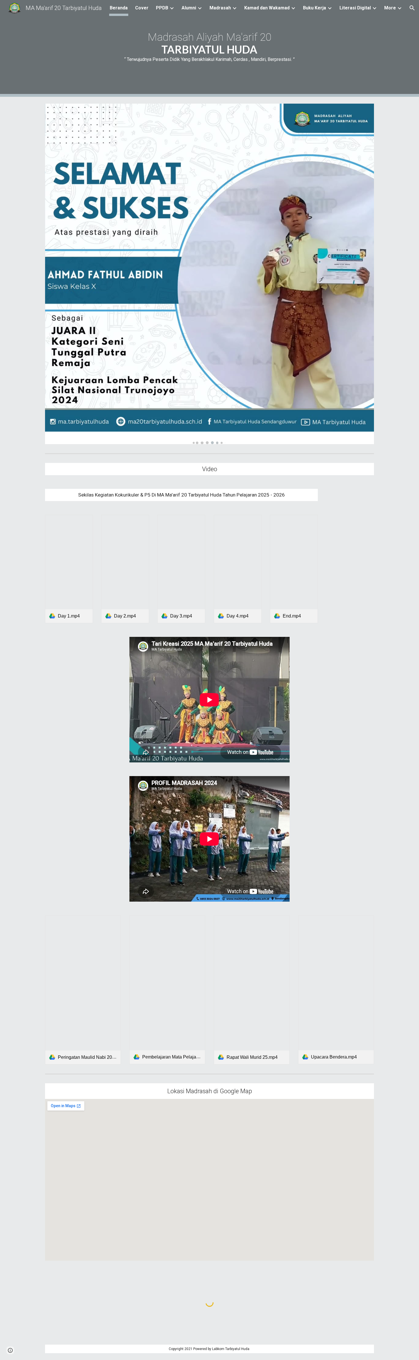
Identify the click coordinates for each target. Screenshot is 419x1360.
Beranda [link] (119, 8)
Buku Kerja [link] (314, 8)
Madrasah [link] (220, 8)
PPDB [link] (162, 8)
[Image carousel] (209, 274)
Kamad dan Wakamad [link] (267, 8)
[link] (69, 569)
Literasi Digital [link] (355, 8)
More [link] (390, 8)
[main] (209, 48)
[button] (412, 8)
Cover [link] (142, 8)
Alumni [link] (189, 8)
